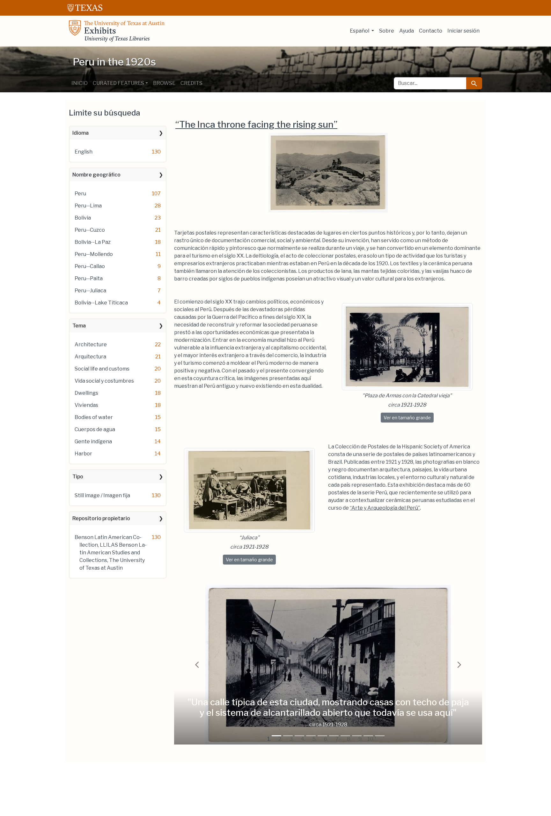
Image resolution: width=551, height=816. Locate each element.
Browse (164, 83)
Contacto (430, 31)
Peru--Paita (89, 278)
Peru (80, 194)
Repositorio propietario (101, 518)
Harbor (83, 454)
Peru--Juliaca (90, 291)
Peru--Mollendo (94, 254)
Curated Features (118, 83)
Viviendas (86, 405)
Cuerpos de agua (95, 429)
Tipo (77, 477)
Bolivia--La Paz (93, 242)
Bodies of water (94, 417)
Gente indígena (93, 441)
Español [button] (360, 31)
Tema (79, 326)
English (83, 152)
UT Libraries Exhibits (117, 31)
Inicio (79, 83)
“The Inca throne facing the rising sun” (256, 124)
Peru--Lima (88, 206)
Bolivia (83, 218)
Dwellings (86, 393)
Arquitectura (90, 357)
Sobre (386, 31)
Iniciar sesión (463, 31)
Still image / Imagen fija (102, 495)
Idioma (80, 133)
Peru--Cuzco (90, 230)
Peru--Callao (90, 266)
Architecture (91, 344)
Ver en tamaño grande (409, 417)
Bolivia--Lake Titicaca (101, 303)
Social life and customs (102, 369)
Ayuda (406, 31)
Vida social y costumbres (104, 381)
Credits (191, 83)
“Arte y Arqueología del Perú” (385, 508)
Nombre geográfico (96, 175)
